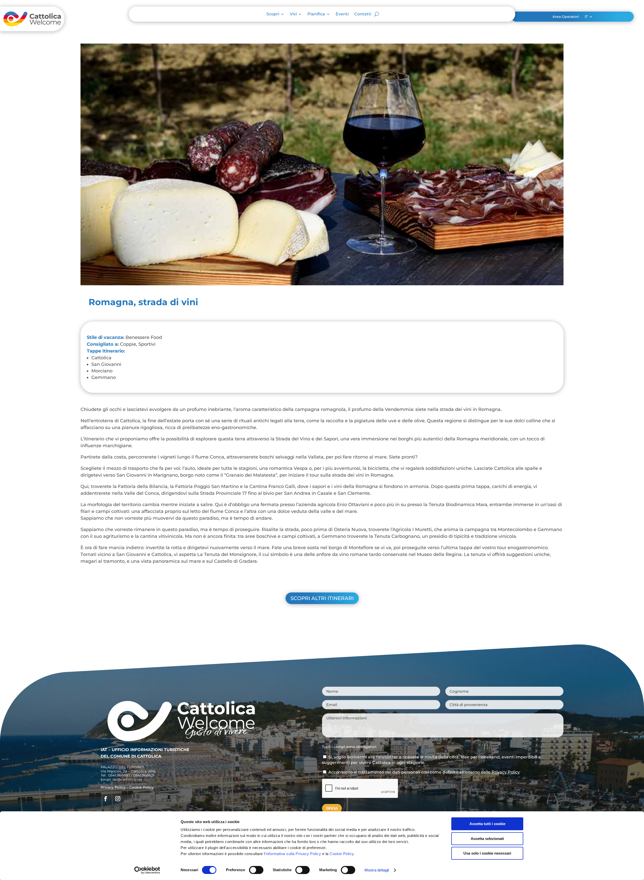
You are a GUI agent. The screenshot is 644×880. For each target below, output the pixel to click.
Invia (332, 808)
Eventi (342, 14)
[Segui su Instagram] (118, 799)
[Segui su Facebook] (106, 799)
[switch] (256, 870)
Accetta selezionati (487, 838)
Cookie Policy (342, 854)
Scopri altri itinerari (322, 598)
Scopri (272, 14)
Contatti (362, 14)
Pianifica (316, 14)
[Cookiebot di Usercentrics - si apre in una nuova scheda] (147, 870)
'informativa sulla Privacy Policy (293, 854)
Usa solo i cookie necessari (487, 853)
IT (586, 17)
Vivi (293, 14)
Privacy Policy (113, 787)
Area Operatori (565, 17)
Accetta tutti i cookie (487, 824)
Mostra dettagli (377, 870)
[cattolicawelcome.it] (32, 29)
